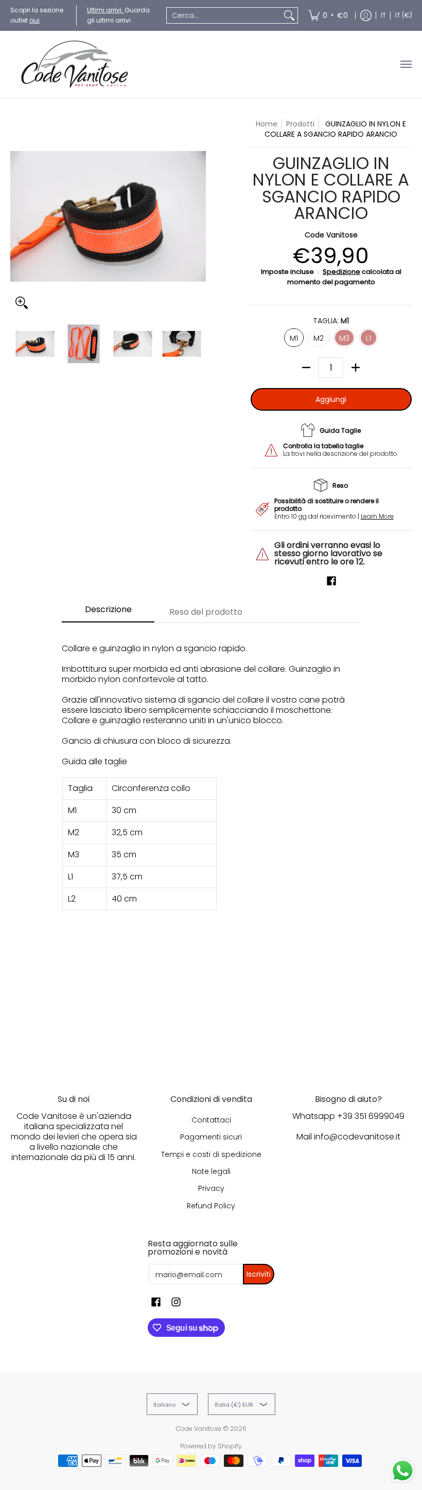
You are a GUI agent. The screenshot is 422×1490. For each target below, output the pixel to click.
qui (34, 20)
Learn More (377, 516)
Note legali (211, 1171)
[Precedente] (17, 216)
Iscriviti (259, 1274)
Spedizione (341, 271)
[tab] (108, 612)
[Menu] (405, 64)
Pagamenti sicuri (211, 1137)
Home (266, 124)
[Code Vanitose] (74, 64)
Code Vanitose (331, 235)
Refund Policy (211, 1206)
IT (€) (403, 15)
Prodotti (300, 124)
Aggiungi (330, 399)
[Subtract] (306, 367)
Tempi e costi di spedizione (211, 1154)
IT (383, 15)
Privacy (211, 1188)
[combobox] (224, 15)
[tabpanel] (211, 843)
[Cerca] (289, 15)
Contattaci (211, 1120)
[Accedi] (366, 15)
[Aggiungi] (355, 367)
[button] (331, 581)
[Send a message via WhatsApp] (403, 1471)
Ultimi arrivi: (106, 10)
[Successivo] (198, 216)
